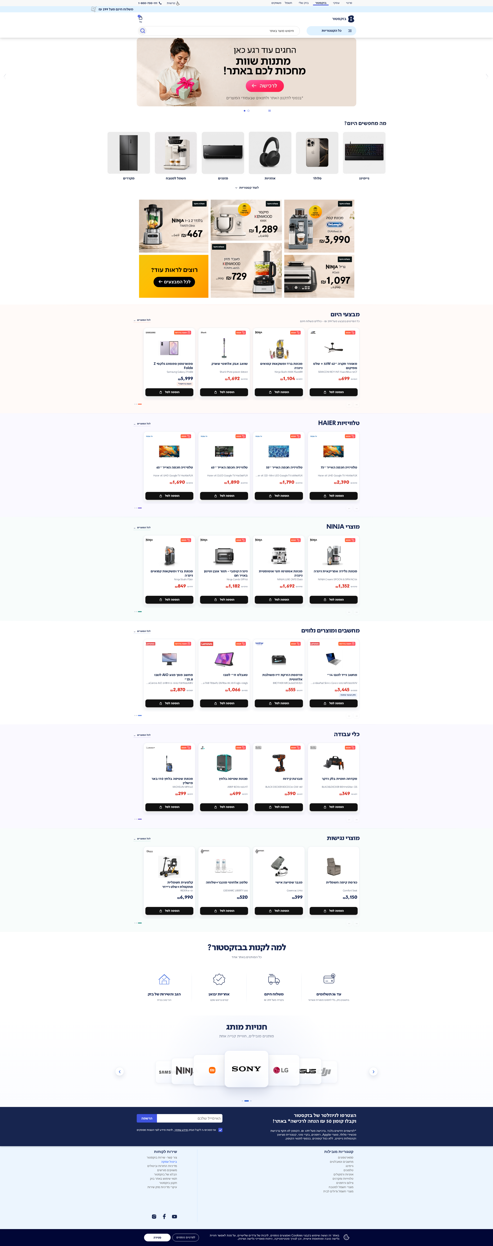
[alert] (276, 3)
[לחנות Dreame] (323, 1072)
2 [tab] (244, 111)
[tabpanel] (246, 76)
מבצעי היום (345, 314)
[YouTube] (174, 1216)
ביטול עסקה (169, 1161)
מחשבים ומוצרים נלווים (330, 630)
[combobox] (219, 31)
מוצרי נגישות (343, 838)
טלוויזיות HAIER (339, 423)
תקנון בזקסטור (168, 1183)
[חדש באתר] (246, 248)
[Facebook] (164, 1216)
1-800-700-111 (147, 3)
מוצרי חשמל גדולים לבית (338, 1191)
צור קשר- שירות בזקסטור (162, 1157)
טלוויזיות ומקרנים (343, 1178)
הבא (6, 76)
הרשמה (146, 1118)
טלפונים (348, 1170)
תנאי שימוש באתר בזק (163, 1178)
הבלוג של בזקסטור (165, 1174)
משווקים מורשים (167, 1170)
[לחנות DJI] (306, 1071)
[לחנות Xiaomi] (187, 1071)
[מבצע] (246, 72)
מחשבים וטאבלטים (341, 1161)
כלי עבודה (347, 734)
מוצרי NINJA (343, 526)
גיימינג (349, 1166)
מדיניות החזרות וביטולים (162, 1166)
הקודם (487, 76)
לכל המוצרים (143, 320)
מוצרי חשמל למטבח (341, 1187)
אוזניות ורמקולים (343, 1174)
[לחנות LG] (247, 1068)
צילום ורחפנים (344, 1183)
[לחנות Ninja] (169, 1072)
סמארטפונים (345, 1157)
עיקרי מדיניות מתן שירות (162, 1187)
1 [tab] (248, 111)
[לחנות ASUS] (281, 1070)
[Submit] (142, 31)
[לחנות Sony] (212, 1070)
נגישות (171, 3)
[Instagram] (154, 1216)
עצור (269, 110)
